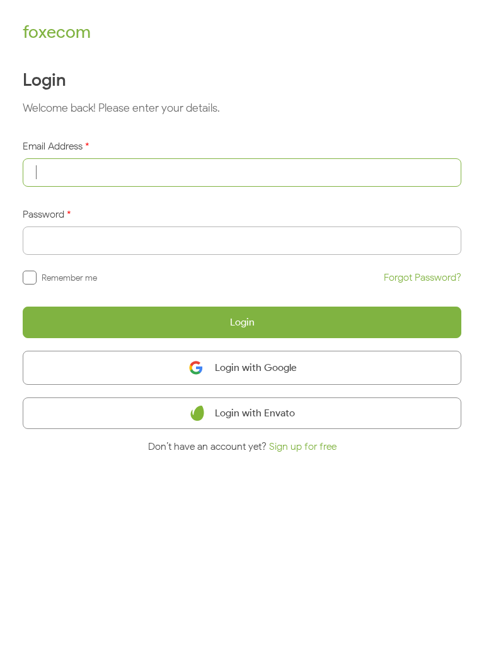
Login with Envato (255, 413)
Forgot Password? (422, 277)
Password (43, 214)
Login (242, 322)
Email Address (53, 146)
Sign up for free (303, 446)
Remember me (69, 278)
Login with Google (256, 367)
